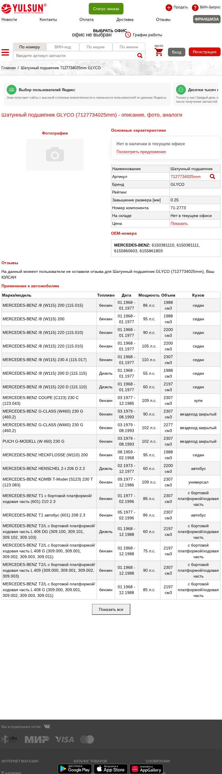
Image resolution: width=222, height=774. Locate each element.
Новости (9, 19)
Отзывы (163, 19)
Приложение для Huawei (147, 769)
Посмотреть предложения (141, 151)
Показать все (111, 609)
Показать (179, 223)
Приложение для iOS (111, 769)
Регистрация (205, 51)
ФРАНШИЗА (207, 19)
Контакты (48, 19)
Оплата (86, 19)
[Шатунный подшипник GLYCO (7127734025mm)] (55, 169)
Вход (176, 52)
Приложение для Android (75, 769)
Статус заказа (106, 8)
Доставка (125, 19)
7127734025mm (186, 176)
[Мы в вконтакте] (47, 727)
